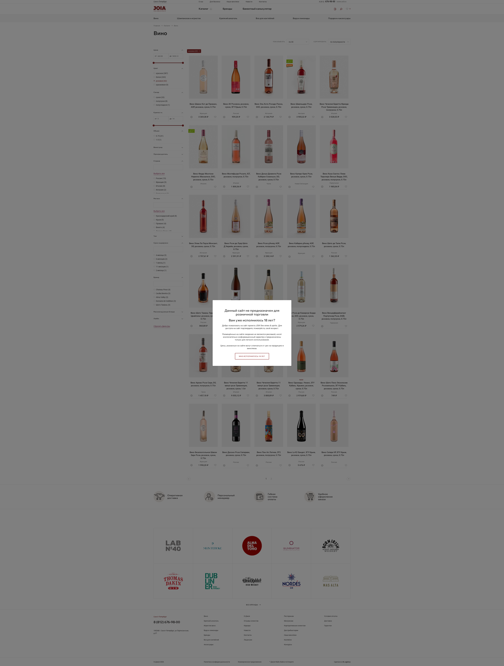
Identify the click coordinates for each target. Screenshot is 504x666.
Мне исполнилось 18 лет (252, 356)
